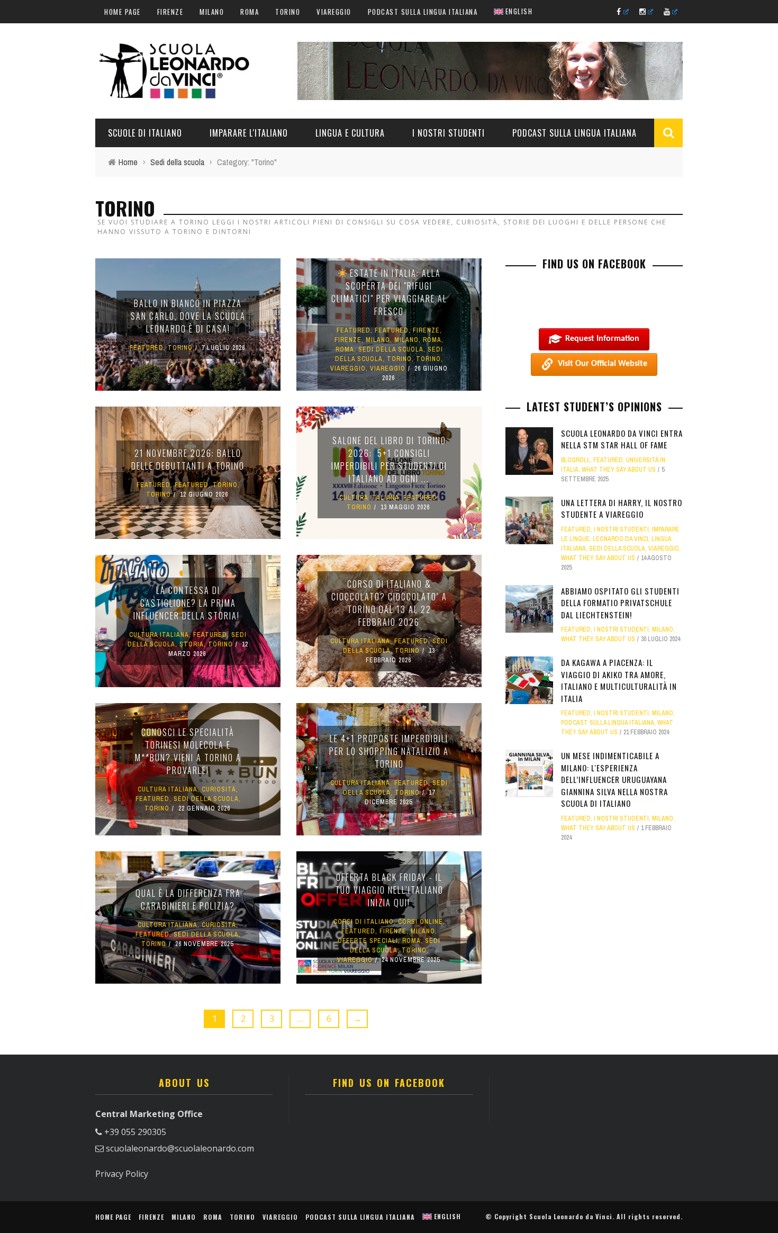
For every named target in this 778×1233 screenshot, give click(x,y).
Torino (287, 11)
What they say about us (619, 469)
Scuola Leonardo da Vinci (570, 1216)
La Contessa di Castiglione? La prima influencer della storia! (187, 603)
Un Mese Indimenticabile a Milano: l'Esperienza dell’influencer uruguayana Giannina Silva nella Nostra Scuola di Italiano (614, 779)
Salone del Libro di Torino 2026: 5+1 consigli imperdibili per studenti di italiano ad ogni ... (389, 459)
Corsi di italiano (363, 921)
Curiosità (219, 789)
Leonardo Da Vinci (620, 539)
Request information (602, 339)
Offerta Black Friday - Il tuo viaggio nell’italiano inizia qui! (389, 890)
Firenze (170, 11)
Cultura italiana (369, 497)
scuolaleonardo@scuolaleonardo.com (180, 1148)
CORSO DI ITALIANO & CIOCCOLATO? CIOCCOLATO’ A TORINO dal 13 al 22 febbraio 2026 (389, 603)
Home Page (122, 11)
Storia (191, 644)
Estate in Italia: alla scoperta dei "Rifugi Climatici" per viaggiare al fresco (389, 292)
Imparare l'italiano (249, 133)
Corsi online (420, 921)
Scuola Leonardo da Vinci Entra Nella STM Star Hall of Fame (622, 439)
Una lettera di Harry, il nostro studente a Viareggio (621, 508)
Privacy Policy (121, 1174)
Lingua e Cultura (350, 133)
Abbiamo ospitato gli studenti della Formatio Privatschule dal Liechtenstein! (620, 602)
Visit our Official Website (602, 363)
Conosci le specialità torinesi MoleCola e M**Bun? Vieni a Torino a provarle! (188, 751)
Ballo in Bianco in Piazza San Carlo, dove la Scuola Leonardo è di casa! (188, 316)
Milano (212, 11)
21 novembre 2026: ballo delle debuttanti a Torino (188, 459)
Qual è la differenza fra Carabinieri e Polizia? (188, 899)
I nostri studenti (448, 133)
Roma (249, 11)
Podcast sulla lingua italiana (423, 11)
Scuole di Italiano (145, 133)
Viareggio (333, 11)
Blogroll (575, 460)
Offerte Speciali (368, 941)
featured (147, 348)
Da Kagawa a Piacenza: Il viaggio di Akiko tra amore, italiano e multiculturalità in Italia (619, 680)
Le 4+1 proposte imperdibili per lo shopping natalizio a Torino (389, 751)
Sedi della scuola (390, 349)
